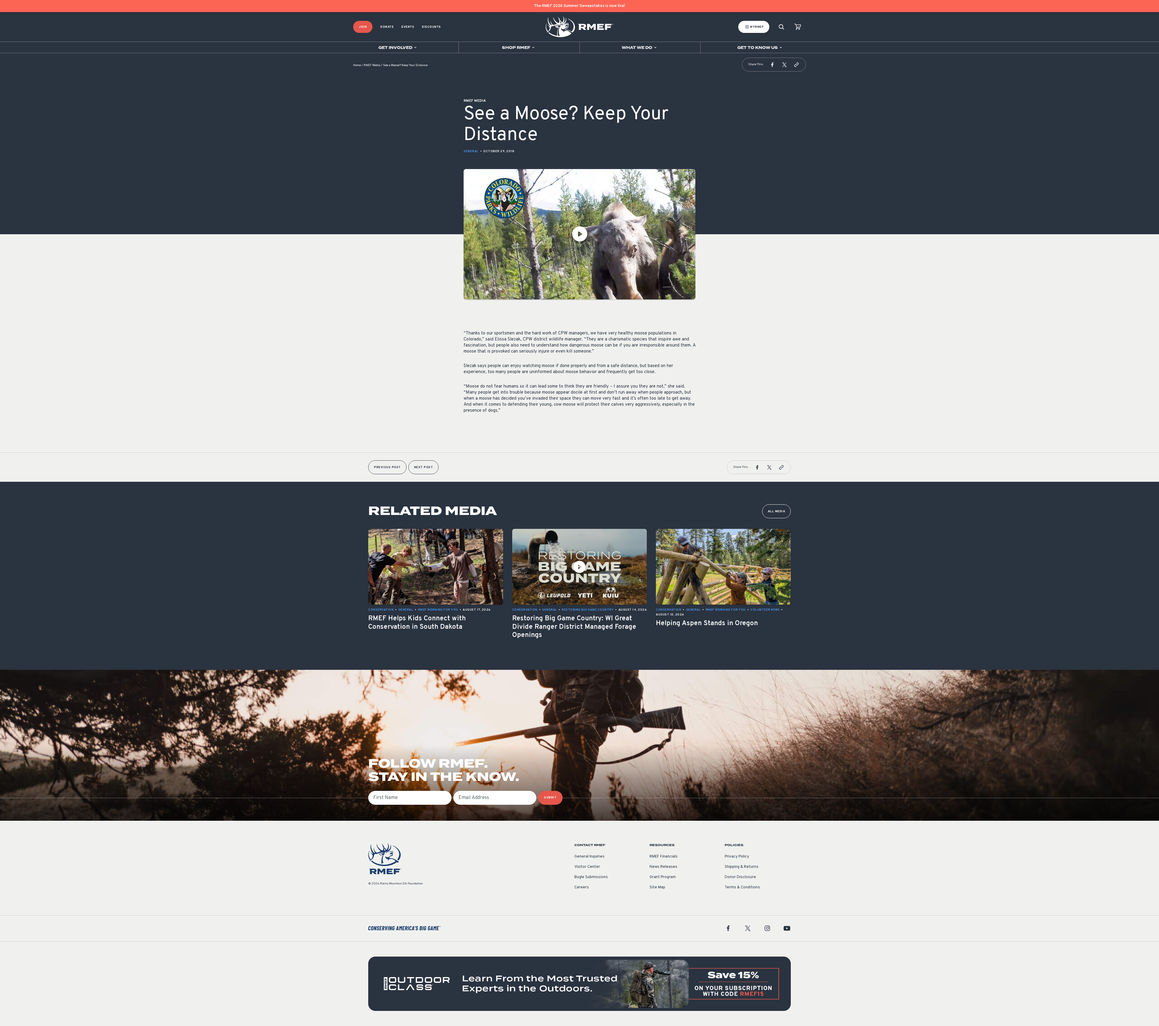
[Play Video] (579, 234)
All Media (776, 511)
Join (363, 27)
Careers (581, 887)
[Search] (781, 27)
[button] (772, 64)
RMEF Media (372, 65)
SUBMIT (550, 798)
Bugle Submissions (591, 877)
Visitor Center (587, 867)
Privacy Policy (737, 856)
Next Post (423, 467)
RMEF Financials (664, 856)
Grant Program (663, 877)
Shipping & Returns (741, 867)
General (471, 151)
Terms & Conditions (742, 887)
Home (357, 65)
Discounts (431, 27)
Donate (387, 27)
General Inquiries (589, 856)
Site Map (657, 887)
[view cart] (797, 27)
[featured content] (579, 984)
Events (407, 27)
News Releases (663, 867)
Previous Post (387, 467)
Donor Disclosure (740, 877)
